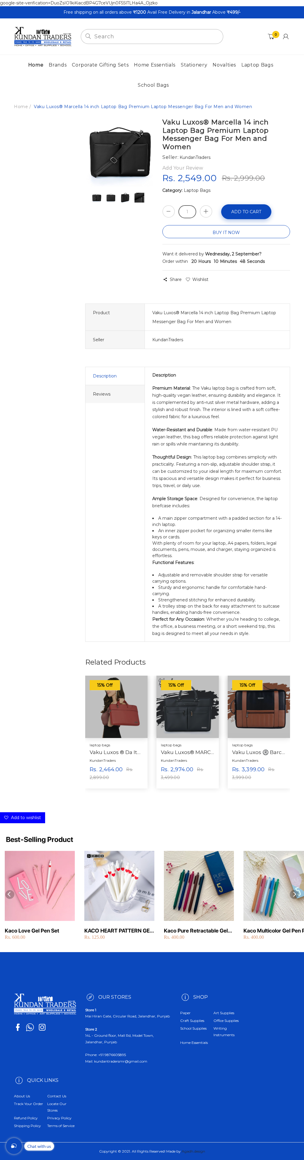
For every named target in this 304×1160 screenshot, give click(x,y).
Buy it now (226, 232)
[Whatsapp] (30, 1027)
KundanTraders (103, 760)
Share (176, 279)
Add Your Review (182, 168)
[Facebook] (18, 1027)
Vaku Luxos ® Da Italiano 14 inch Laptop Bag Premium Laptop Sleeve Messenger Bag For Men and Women (116, 752)
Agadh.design (193, 1151)
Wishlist (200, 279)
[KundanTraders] (43, 36)
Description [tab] (105, 376)
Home (21, 106)
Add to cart (246, 211)
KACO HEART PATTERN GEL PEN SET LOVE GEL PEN (118, 930)
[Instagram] (42, 1027)
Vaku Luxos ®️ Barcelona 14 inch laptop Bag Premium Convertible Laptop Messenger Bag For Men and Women (259, 752)
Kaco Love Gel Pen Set (32, 930)
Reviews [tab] (101, 394)
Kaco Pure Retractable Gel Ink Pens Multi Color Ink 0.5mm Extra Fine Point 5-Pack (196, 930)
